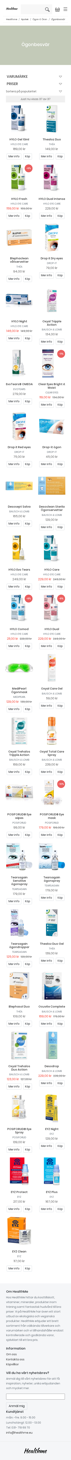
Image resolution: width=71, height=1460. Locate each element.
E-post (9, 64)
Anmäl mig (56, 84)
